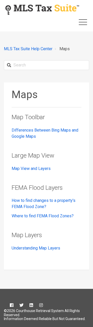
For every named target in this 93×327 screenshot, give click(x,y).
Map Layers (27, 235)
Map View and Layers (31, 168)
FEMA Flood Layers (37, 187)
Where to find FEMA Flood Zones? (43, 215)
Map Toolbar (28, 117)
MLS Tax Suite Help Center (28, 48)
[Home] (42, 9)
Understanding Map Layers (36, 248)
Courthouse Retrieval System (39, 311)
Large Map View (33, 155)
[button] (83, 22)
